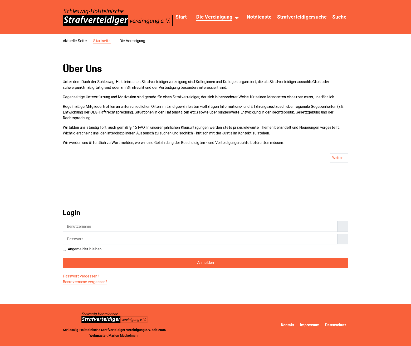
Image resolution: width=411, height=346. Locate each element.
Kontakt (287, 325)
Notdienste (259, 17)
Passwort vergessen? (81, 276)
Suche (339, 17)
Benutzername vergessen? (85, 282)
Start (181, 17)
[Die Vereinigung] (236, 17)
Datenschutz (335, 325)
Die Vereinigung (214, 17)
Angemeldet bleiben (85, 249)
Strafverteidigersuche (302, 17)
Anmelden (205, 262)
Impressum (309, 325)
